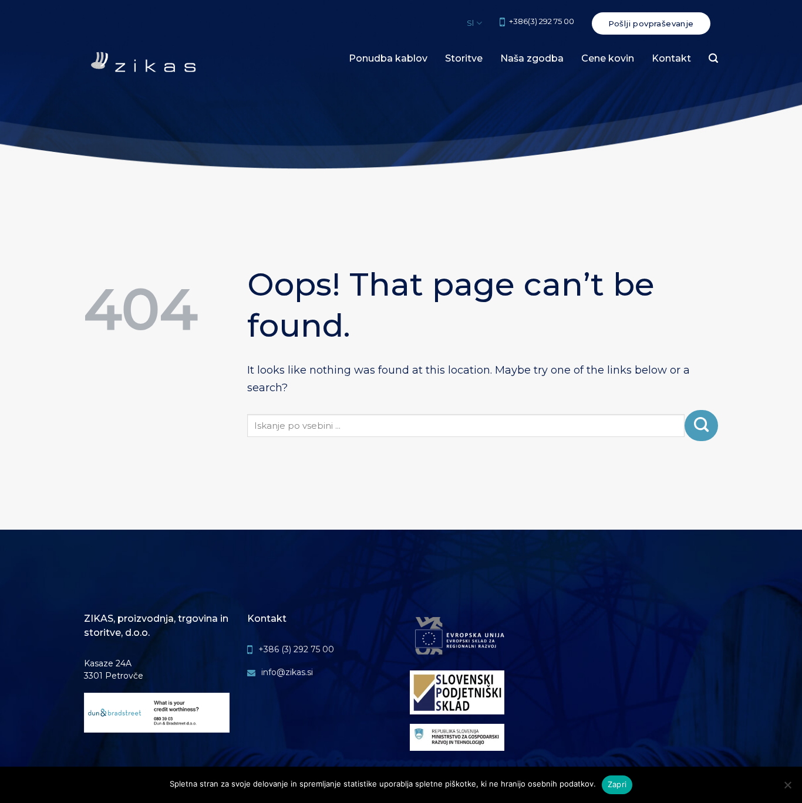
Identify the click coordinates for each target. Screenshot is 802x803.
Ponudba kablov (388, 58)
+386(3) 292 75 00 (541, 21)
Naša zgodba (532, 58)
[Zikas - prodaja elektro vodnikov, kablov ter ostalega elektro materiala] (143, 64)
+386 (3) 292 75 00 (296, 649)
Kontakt (671, 58)
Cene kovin (607, 58)
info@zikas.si (287, 672)
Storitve (464, 58)
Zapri (617, 784)
